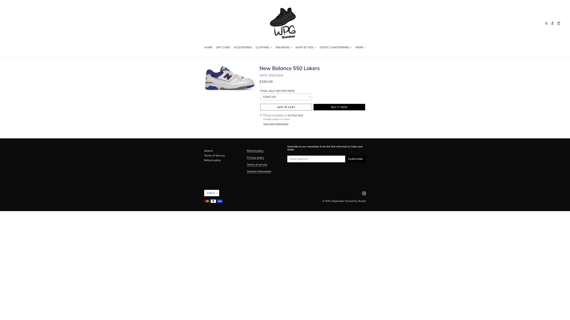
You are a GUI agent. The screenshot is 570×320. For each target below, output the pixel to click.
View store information (275, 123)
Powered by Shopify (355, 201)
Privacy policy (255, 157)
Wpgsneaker (337, 201)
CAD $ (211, 193)
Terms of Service (214, 155)
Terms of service (257, 164)
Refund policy (212, 160)
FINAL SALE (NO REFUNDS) (277, 91)
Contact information (259, 171)
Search (208, 150)
